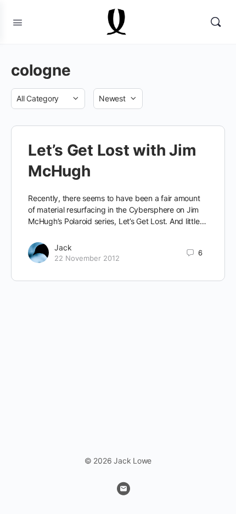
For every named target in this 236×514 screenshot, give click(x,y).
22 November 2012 (87, 258)
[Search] (215, 22)
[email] (123, 488)
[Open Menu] (17, 21)
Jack (63, 247)
